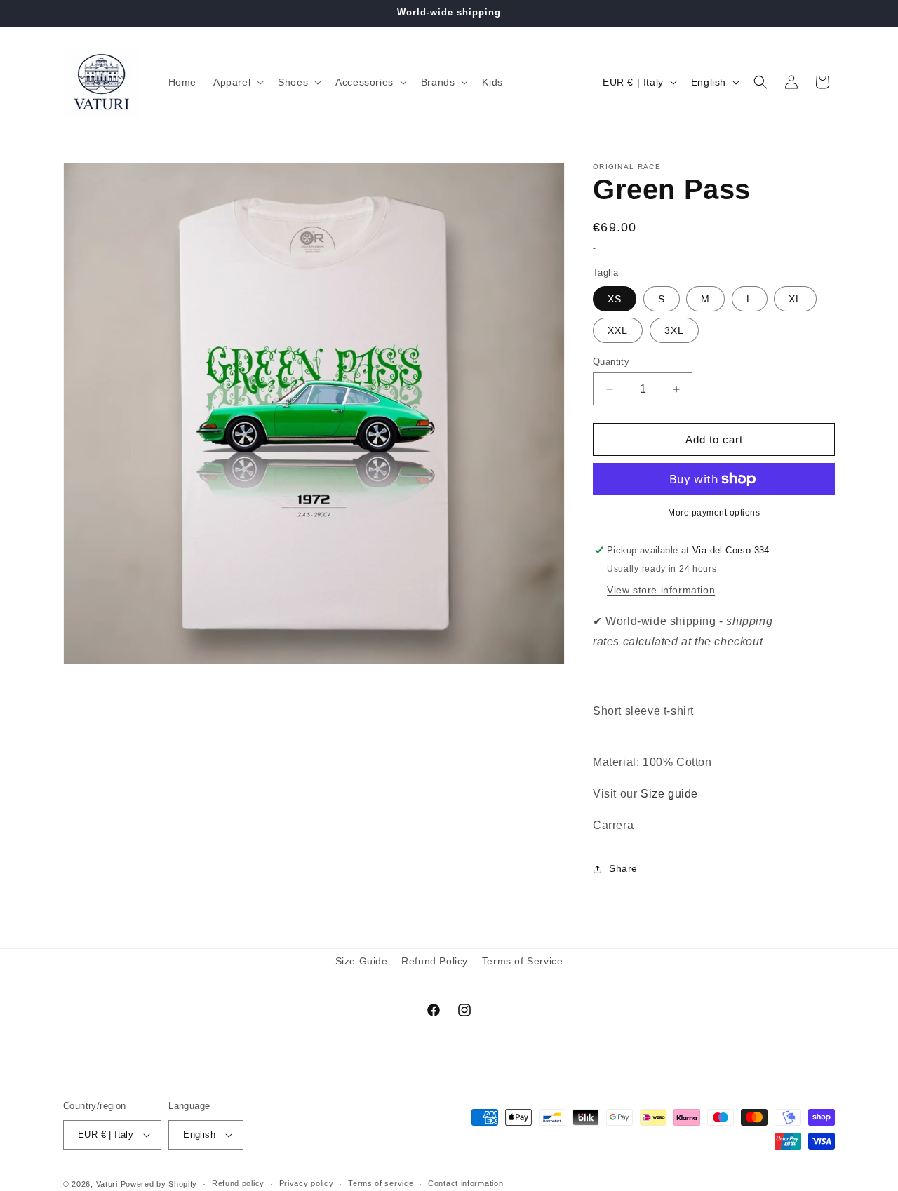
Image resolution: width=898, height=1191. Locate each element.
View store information (661, 590)
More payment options (714, 513)
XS (615, 298)
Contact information (465, 1183)
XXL (618, 330)
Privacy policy (306, 1183)
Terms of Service (522, 961)
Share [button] (623, 868)
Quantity (611, 361)
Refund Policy (434, 961)
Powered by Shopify (159, 1184)
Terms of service (380, 1183)
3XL (674, 330)
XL (795, 298)
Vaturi (107, 1184)
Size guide (671, 794)
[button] (237, 82)
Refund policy (238, 1183)
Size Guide (361, 961)
